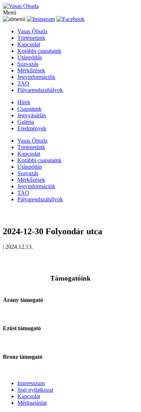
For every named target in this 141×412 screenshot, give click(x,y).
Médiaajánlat (32, 403)
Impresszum (31, 383)
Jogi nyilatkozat (35, 390)
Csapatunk (29, 109)
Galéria (25, 122)
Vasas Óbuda (32, 31)
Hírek (23, 102)
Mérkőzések (31, 70)
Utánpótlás (29, 57)
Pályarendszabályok (40, 90)
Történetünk (31, 38)
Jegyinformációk (36, 77)
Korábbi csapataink (39, 51)
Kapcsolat (28, 44)
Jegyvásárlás (31, 115)
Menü (9, 12)
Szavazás (27, 64)
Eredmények (31, 128)
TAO (23, 83)
